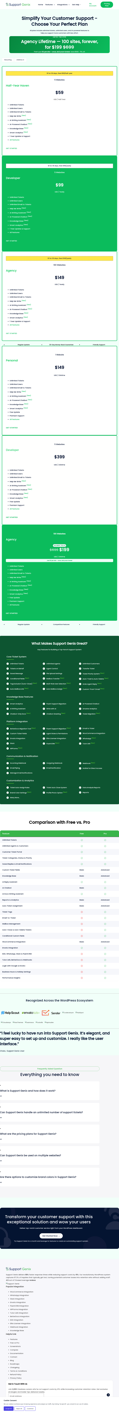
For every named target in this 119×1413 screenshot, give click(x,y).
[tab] (8, 60)
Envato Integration (18, 1302)
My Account (92, 5)
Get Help (75, 4)
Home (40, 4)
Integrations (62, 4)
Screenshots (15, 1346)
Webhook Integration (19, 1327)
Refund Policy (15, 1374)
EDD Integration (16, 1320)
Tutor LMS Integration (19, 1313)
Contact (13, 1357)
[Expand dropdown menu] (80, 4)
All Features (14, 140)
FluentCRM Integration (19, 1306)
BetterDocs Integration (19, 1316)
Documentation (16, 1353)
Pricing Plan (107, 4)
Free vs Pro (14, 1343)
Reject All (19, 1408)
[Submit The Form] (108, 1394)
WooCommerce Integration (21, 1292)
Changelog (14, 1367)
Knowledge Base (17, 1330)
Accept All (9, 1408)
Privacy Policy (15, 1378)
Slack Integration (17, 1299)
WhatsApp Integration (19, 1295)
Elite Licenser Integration (20, 1323)
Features (49, 4)
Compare (14, 1350)
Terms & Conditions (18, 1371)
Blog (12, 1360)
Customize (30, 1408)
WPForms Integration (19, 1309)
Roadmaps (14, 1364)
